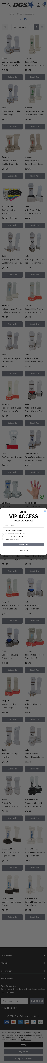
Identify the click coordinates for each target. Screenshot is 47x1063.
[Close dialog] (45, 510)
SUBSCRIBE (23, 544)
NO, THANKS (23, 550)
